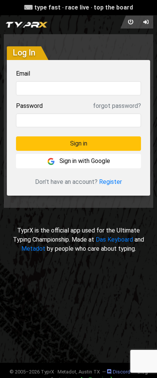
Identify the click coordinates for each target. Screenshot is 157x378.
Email (23, 73)
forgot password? (117, 105)
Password (29, 105)
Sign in (78, 143)
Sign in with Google (84, 160)
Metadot (33, 248)
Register (110, 181)
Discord (121, 372)
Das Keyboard (114, 239)
